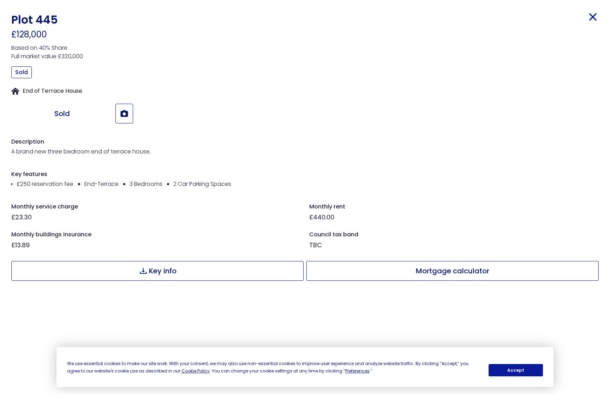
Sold (62, 114)
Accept (515, 370)
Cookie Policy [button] (195, 371)
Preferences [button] (357, 371)
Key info (163, 271)
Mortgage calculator (452, 271)
